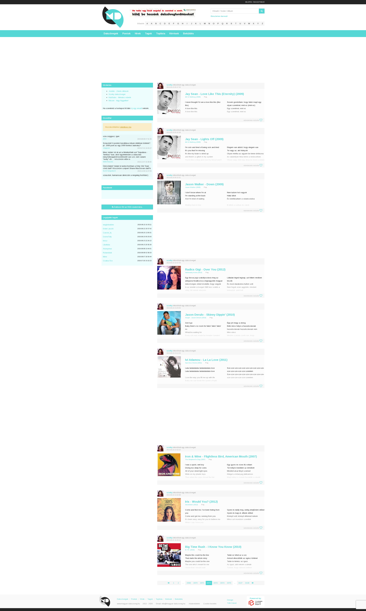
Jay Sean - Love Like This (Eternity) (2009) (214, 93)
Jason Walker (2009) (192, 187)
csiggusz (106, 148)
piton (105, 139)
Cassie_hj (107, 233)
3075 (229, 583)
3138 (247, 583)
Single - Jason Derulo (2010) (195, 318)
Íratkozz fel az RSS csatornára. (128, 207)
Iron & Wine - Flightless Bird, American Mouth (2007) (221, 456)
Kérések (174, 33)
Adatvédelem (194, 604)
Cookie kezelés (209, 604)
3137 (240, 583)
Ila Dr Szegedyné (109, 171)
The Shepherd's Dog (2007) (195, 459)
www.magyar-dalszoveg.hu (128, 604)
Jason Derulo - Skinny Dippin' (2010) (210, 314)
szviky (169, 85)
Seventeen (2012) (191, 504)
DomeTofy (107, 237)
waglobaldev (108, 225)
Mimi (105, 257)
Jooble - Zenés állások (119, 91)
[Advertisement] (183, 57)
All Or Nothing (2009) (193, 97)
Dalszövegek (111, 33)
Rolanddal (107, 253)
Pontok (126, 33)
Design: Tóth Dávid (231, 601)
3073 (216, 583)
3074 (222, 583)
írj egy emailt (136, 108)
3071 (202, 583)
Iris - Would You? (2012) (201, 501)
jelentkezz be (125, 127)
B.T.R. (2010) (190, 550)
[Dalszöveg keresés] (261, 11)
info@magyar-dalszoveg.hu (173, 604)
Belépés (248, 2)
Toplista (160, 33)
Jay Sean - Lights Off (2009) (204, 139)
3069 (189, 583)
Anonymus (107, 249)
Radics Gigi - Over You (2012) (205, 269)
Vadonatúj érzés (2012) (193, 272)
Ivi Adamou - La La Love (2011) (206, 359)
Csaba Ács (108, 261)
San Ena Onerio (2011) (193, 363)
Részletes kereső (219, 16)
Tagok (148, 33)
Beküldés (188, 33)
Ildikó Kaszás (108, 162)
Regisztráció (258, 2)
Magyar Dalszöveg (113, 17)
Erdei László (108, 229)
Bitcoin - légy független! (118, 100)
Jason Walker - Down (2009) (204, 184)
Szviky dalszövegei (117, 94)
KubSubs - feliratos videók (120, 97)
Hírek (138, 33)
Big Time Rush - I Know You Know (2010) (213, 546)
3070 (195, 583)
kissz (105, 241)
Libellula (106, 245)
